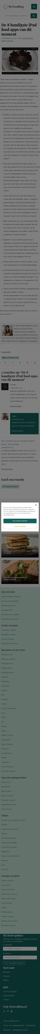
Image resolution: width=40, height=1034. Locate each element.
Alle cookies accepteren (20, 521)
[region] (20, 517)
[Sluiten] (35, 504)
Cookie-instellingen (20, 526)
